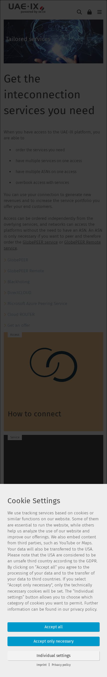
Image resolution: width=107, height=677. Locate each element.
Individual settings (53, 655)
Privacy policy (61, 665)
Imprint (42, 665)
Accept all (54, 627)
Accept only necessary (54, 641)
